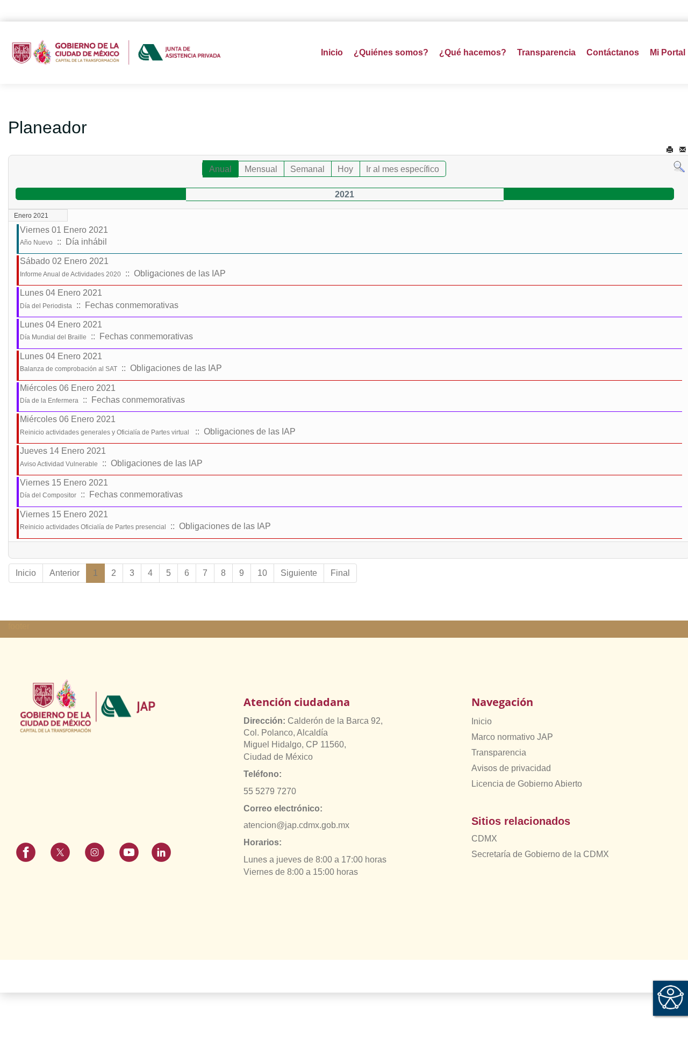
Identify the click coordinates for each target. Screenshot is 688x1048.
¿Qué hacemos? (472, 52)
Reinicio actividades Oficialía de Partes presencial (93, 527)
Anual (220, 169)
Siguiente (299, 573)
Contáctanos (612, 52)
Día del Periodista (46, 306)
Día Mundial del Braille (53, 337)
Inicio (332, 52)
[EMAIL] (682, 149)
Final (340, 573)
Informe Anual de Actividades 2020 (70, 274)
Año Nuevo (36, 242)
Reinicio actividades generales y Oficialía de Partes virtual (105, 432)
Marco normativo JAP (512, 737)
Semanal (307, 169)
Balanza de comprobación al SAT (68, 369)
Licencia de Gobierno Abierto (526, 783)
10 (262, 573)
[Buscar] (679, 166)
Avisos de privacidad (511, 768)
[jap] (116, 52)
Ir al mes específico (402, 169)
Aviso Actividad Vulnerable (59, 464)
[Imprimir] (669, 149)
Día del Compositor (48, 495)
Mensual (261, 169)
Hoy (345, 169)
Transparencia (498, 752)
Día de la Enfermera (49, 400)
